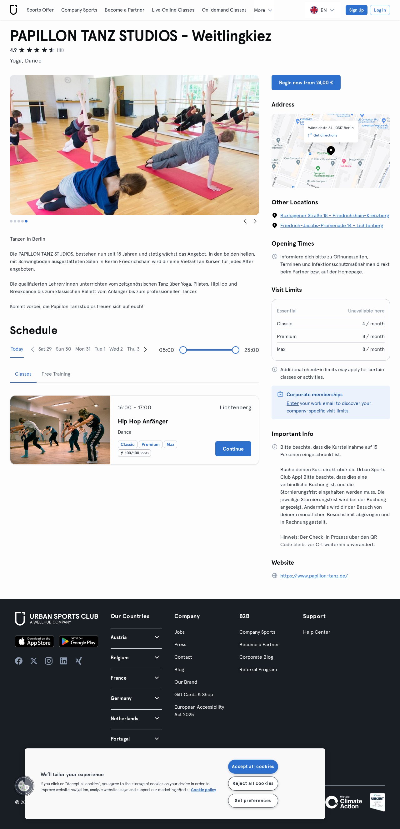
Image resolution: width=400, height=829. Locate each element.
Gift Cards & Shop (193, 694)
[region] (175, 783)
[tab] (11, 221)
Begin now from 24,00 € (306, 82)
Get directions (325, 135)
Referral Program (258, 669)
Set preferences (253, 800)
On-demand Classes (224, 10)
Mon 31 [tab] (82, 349)
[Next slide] (255, 221)
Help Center (316, 632)
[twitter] (34, 661)
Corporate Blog (256, 657)
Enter (293, 403)
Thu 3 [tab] (133, 349)
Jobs (179, 632)
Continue (233, 449)
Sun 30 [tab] (63, 349)
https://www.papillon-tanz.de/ (314, 575)
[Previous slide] (245, 221)
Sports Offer (40, 10)
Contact (183, 657)
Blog (179, 669)
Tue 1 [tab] (100, 349)
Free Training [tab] (56, 374)
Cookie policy (203, 789)
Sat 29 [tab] (45, 349)
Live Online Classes (173, 10)
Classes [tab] (23, 374)
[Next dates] (145, 349)
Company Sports (79, 10)
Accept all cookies (253, 766)
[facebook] (18, 661)
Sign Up (356, 10)
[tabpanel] (134, 427)
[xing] (78, 661)
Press (180, 644)
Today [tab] (17, 349)
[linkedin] (64, 661)
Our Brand (185, 682)
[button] (136, 637)
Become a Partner (124, 10)
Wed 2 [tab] (116, 349)
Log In (380, 10)
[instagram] (48, 661)
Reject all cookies (252, 783)
